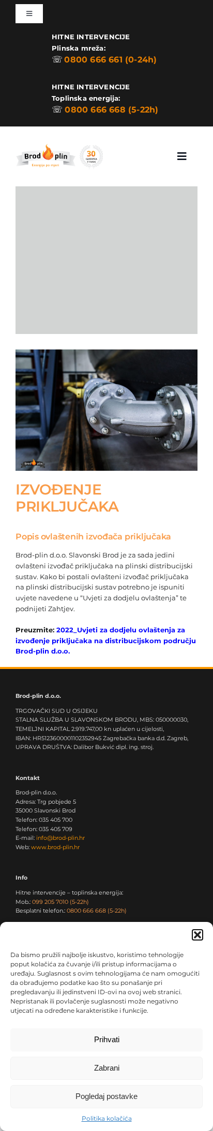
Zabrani (106, 1067)
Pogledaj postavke (106, 1096)
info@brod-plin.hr (60, 837)
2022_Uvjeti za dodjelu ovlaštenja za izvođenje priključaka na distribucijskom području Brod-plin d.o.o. (106, 641)
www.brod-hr (55, 847)
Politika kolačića (107, 1118)
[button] (197, 935)
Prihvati (106, 1039)
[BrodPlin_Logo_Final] (59, 145)
